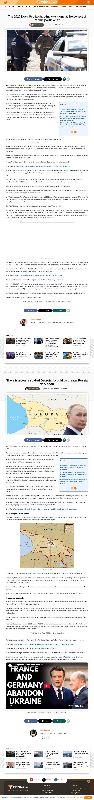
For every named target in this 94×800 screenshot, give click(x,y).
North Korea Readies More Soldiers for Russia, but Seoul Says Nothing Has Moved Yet (73, 467)
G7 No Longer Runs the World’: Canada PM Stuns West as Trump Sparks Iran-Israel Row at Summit (73, 118)
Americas (20, 7)
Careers (75, 785)
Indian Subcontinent (41, 7)
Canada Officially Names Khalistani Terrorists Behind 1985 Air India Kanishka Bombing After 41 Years (73, 111)
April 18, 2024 (77, 358)
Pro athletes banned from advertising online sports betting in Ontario (80, 354)
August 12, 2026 (21, 768)
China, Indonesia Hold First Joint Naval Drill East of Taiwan (80, 753)
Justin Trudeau (38, 301)
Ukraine (56, 712)
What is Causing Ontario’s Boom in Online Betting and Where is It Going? (52, 354)
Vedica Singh (39, 24)
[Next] (75, 132)
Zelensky (63, 712)
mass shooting (50, 301)
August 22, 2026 (50, 758)
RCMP (68, 301)
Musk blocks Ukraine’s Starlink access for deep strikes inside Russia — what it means (73, 481)
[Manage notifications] (88, 781)
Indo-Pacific (9, 7)
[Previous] (72, 132)
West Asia (54, 7)
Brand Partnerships (76, 788)
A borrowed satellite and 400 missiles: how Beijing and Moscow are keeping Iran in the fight (73, 474)
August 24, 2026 (21, 758)
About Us (47, 785)
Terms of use (76, 790)
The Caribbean (81, 7)
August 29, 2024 (50, 358)
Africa (71, 7)
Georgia (33, 712)
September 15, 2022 (52, 24)
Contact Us (47, 788)
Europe (63, 7)
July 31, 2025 (77, 345)
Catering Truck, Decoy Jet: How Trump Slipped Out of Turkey (23, 764)
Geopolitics (64, 388)
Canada (28, 7)
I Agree (88, 797)
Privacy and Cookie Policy (75, 797)
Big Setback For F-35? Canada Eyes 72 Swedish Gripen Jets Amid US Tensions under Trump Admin (73, 125)
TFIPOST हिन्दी (47, 793)
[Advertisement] (47, 370)
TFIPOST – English (47, 790)
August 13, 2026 (21, 345)
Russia (49, 712)
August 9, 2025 (50, 349)
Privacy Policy (75, 793)
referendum (41, 712)
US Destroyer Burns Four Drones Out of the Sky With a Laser (52, 764)
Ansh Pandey (34, 388)
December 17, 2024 (22, 356)
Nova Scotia (60, 301)
